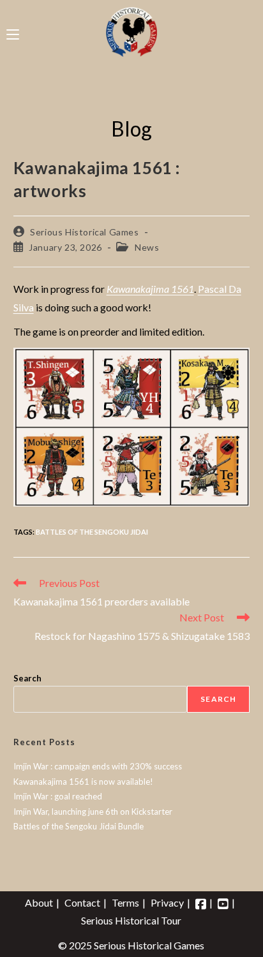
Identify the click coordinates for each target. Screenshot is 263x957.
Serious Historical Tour (131, 920)
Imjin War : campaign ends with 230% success (97, 766)
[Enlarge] (233, 364)
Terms (125, 902)
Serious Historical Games (84, 231)
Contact (82, 902)
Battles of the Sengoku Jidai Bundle (78, 826)
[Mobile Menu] (12, 31)
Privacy (167, 902)
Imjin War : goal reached (57, 796)
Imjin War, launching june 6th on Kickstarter (92, 811)
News (147, 247)
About (39, 902)
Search (27, 678)
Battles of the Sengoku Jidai (92, 532)
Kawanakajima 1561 (150, 289)
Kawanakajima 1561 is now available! (83, 781)
